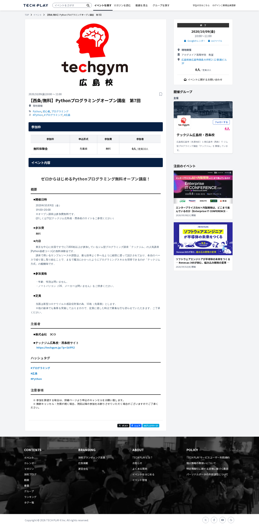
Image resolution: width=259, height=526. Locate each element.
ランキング (30, 497)
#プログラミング (53, 115)
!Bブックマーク (151, 425)
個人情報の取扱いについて (201, 463)
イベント (37, 14)
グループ (29, 491)
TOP (27, 14)
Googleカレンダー (196, 40)
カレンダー (30, 463)
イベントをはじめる (143, 474)
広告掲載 (83, 463)
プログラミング (60, 111)
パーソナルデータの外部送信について (207, 474)
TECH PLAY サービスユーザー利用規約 (208, 457)
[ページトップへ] (35, 5)
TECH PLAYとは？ (142, 457)
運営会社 (83, 468)
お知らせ (137, 463)
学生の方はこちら (201, 5)
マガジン (29, 468)
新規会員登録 (229, 5)
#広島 (67, 115)
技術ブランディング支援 (91, 457)
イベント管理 (139, 480)
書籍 (26, 485)
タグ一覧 (29, 502)
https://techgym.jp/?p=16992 (53, 347)
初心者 (46, 111)
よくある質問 (139, 468)
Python (37, 111)
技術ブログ (30, 474)
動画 (26, 480)
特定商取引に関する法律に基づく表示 (207, 468)
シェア (137, 425)
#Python (38, 115)
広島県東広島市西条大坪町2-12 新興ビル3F (204, 61)
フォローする (221, 121)
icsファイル (216, 40)
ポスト (125, 425)
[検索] (88, 5)
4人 (227, 128)
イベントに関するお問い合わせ (205, 79)
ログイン (216, 5)
